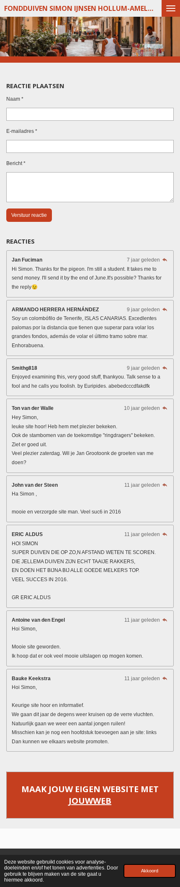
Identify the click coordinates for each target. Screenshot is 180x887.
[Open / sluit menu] (171, 8)
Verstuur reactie (29, 215)
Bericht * (16, 163)
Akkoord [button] (149, 870)
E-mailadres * (21, 131)
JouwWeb (90, 800)
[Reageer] (164, 260)
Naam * (14, 99)
